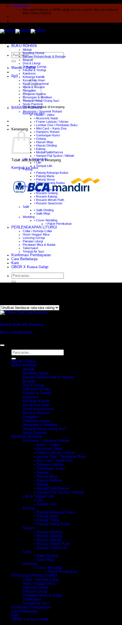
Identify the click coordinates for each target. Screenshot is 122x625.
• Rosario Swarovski (48, 203)
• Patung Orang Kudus (49, 183)
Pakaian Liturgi (33, 241)
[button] (14, 76)
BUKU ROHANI (24, 46)
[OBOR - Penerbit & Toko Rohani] (23, 31)
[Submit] (13, 61)
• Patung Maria (44, 176)
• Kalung (39, 149)
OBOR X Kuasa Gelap (29, 267)
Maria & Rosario (36, 413)
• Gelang (40, 138)
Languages (20, 6)
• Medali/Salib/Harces (48, 152)
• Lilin (37, 162)
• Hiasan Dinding (45, 145)
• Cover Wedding (45, 220)
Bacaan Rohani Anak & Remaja (44, 56)
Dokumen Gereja (34, 66)
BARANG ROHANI (26, 108)
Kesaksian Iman (36, 405)
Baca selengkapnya (16, 332)
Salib (26, 206)
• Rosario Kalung (45, 196)
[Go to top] (2, 345)
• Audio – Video (44, 114)
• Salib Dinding (44, 210)
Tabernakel (30, 248)
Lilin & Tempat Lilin (35, 159)
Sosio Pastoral (33, 104)
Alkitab (27, 49)
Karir (15, 263)
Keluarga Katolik (34, 77)
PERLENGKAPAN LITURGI (34, 227)
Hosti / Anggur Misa (36, 234)
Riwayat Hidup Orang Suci (44, 429)
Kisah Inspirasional (38, 409)
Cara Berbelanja (24, 259)
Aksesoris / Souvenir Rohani (42, 111)
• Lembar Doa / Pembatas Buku (55, 125)
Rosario (28, 186)
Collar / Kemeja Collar (37, 231)
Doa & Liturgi (31, 63)
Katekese (29, 73)
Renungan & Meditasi (40, 425)
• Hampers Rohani (46, 132)
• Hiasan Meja (43, 142)
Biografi (28, 60)
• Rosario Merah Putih (49, 200)
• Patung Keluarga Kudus (51, 172)
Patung (27, 169)
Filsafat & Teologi (34, 70)
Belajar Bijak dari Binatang (21, 325)
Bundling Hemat (33, 53)
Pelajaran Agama (37, 421)
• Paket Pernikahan (58, 223)
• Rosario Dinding (46, 189)
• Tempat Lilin (43, 166)
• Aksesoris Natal (46, 118)
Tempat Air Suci (33, 251)
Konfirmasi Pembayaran (31, 255)
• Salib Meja (42, 213)
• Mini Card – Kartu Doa (50, 128)
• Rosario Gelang (46, 193)
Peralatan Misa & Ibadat (39, 244)
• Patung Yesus (44, 179)
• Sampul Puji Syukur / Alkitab (54, 155)
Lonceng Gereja (34, 238)
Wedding (29, 217)
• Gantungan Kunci (47, 135)
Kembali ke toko (34, 113)
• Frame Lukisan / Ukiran (51, 121)
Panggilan (31, 417)
